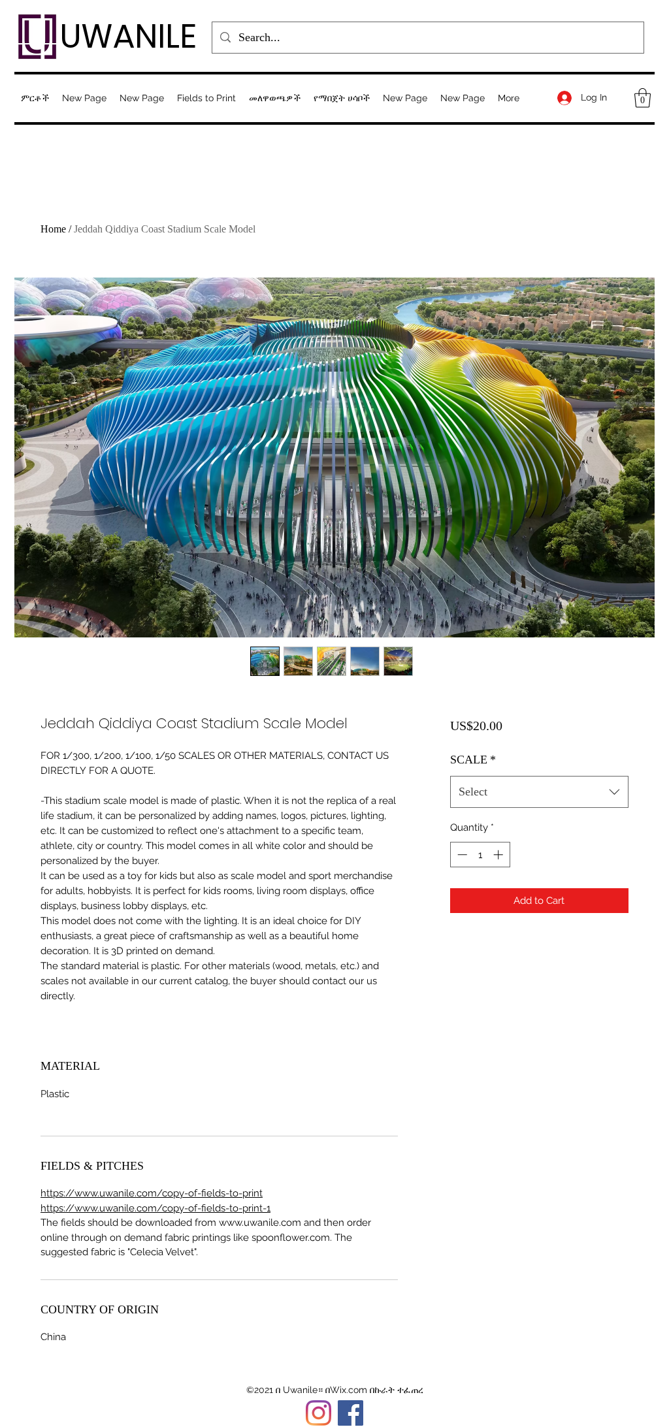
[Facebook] (350, 1413)
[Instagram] (318, 1413)
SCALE (473, 759)
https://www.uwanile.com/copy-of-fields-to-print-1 (155, 1208)
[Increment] (499, 854)
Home (53, 228)
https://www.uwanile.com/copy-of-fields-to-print (152, 1193)
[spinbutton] (480, 854)
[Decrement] (461, 854)
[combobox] (539, 792)
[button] (206, 98)
